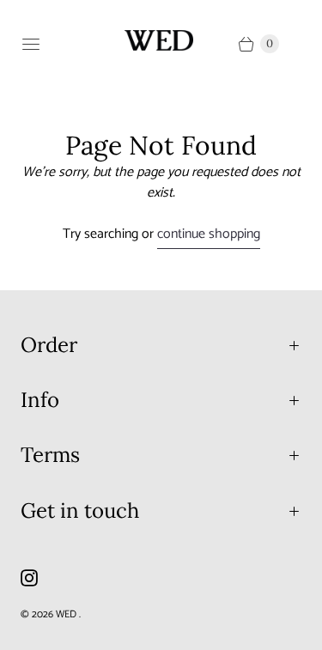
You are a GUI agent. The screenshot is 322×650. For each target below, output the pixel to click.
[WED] (159, 40)
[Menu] (31, 43)
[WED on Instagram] (39, 578)
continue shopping (208, 235)
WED (67, 614)
